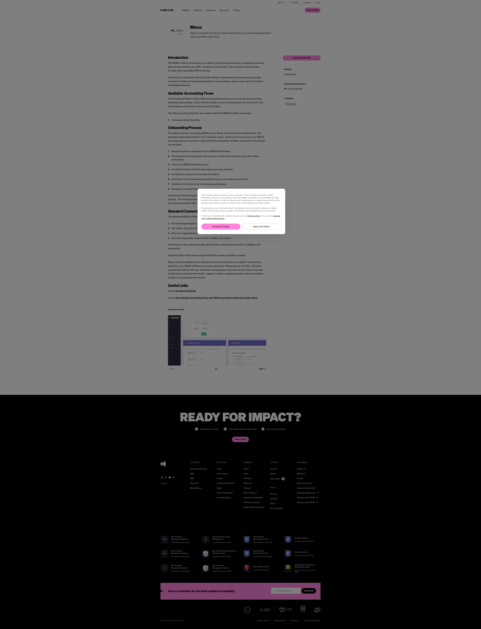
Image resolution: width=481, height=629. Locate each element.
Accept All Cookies (220, 226)
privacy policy (253, 216)
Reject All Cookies (261, 226)
